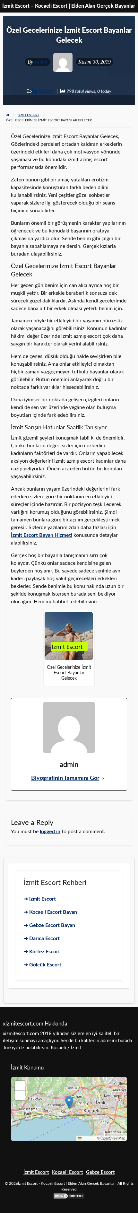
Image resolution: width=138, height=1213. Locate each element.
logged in (50, 831)
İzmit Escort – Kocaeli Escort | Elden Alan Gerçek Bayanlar (68, 6)
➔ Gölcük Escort (42, 964)
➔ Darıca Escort (42, 938)
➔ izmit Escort (40, 899)
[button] (69, 1102)
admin (40, 62)
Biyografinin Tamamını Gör (65, 778)
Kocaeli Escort (67, 1172)
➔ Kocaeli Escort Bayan (50, 912)
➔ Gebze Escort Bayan (49, 925)
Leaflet (88, 1138)
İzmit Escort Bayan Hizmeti (41, 535)
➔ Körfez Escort (42, 951)
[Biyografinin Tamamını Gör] (103, 778)
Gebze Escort (100, 1172)
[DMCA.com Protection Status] (69, 1195)
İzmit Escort (43, 91)
